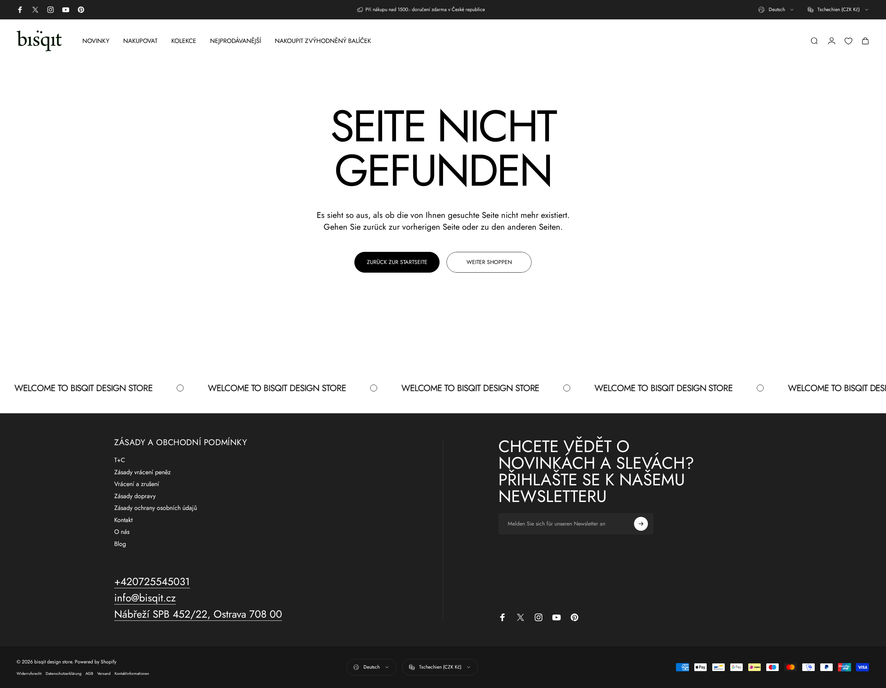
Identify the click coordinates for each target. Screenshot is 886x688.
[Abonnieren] (641, 524)
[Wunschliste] (848, 41)
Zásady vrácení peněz (142, 472)
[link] (198, 614)
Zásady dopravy (135, 496)
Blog (120, 544)
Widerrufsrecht (29, 673)
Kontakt (123, 520)
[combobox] (776, 9)
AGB (89, 673)
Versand (103, 673)
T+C (119, 460)
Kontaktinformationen (132, 673)
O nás (121, 532)
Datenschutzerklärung (63, 673)
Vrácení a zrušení (136, 484)
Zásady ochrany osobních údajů (155, 508)
